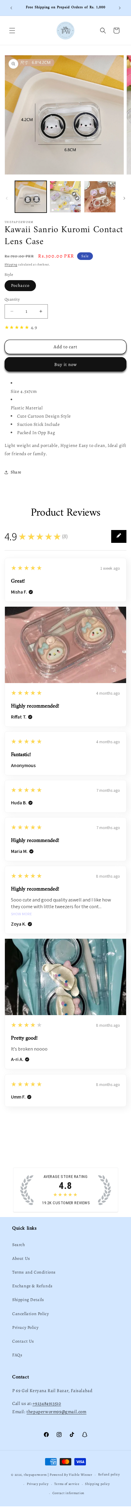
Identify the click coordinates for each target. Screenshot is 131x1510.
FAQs (17, 1355)
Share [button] (16, 472)
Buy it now (65, 364)
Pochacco (20, 285)
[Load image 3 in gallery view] (100, 197)
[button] (12, 30)
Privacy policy (38, 1484)
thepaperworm (35, 1474)
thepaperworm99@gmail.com (56, 1412)
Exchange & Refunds (32, 1286)
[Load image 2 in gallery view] (65, 197)
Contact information (68, 1493)
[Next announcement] (119, 8)
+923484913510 (47, 1403)
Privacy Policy (25, 1327)
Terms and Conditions (34, 1272)
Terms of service (66, 1484)
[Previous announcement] (11, 8)
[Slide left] (6, 198)
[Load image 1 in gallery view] (31, 197)
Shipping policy (97, 1484)
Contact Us (23, 1341)
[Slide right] (124, 198)
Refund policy (109, 1474)
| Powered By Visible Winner (70, 1474)
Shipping (11, 264)
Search (18, 1245)
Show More (21, 914)
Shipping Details (28, 1300)
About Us (21, 1258)
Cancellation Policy (30, 1314)
